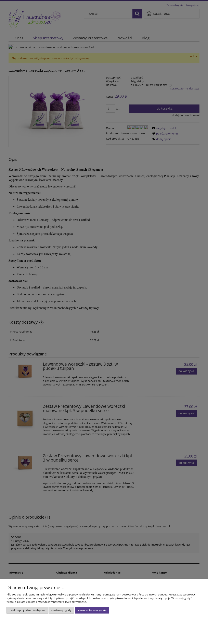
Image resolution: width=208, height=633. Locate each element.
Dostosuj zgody (61, 610)
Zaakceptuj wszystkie (92, 610)
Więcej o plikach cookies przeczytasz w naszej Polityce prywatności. (46, 602)
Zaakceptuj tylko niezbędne (27, 610)
